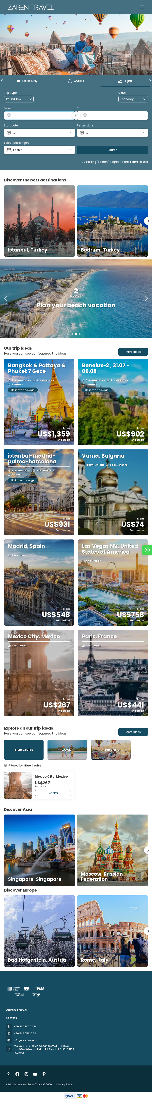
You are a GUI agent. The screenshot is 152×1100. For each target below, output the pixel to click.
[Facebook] (17, 1074)
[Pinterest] (44, 1074)
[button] (2, 80)
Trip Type (10, 93)
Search (112, 150)
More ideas (133, 352)
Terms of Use (139, 162)
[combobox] (39, 115)
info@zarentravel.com (27, 1040)
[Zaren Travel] (26, 992)
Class (122, 93)
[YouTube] (35, 1074)
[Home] (8, 1074)
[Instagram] (26, 1074)
